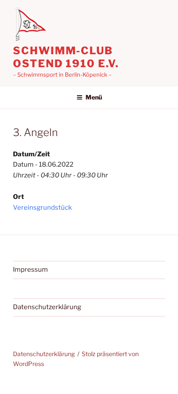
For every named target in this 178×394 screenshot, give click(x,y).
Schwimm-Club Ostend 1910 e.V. (66, 57)
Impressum (30, 269)
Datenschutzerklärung (47, 307)
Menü (94, 97)
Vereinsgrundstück (42, 207)
